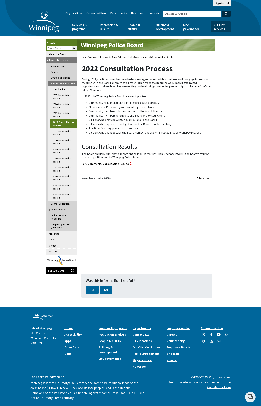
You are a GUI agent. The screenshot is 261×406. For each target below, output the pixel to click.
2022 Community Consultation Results (105, 164)
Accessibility (73, 334)
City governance (191, 27)
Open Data (71, 347)
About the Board (57, 54)
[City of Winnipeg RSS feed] (211, 343)
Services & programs (79, 27)
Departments (118, 13)
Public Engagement (146, 354)
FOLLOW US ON (56, 270)
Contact (53, 245)
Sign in (219, 3)
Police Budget (58, 209)
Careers (172, 334)
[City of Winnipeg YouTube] (219, 336)
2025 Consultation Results (62, 97)
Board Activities (58, 60)
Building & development (164, 27)
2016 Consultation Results (62, 178)
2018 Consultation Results (62, 160)
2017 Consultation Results (62, 169)
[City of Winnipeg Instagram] (226, 336)
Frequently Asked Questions (60, 226)
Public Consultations (63, 83)
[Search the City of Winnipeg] (226, 14)
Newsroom (137, 13)
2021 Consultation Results (62, 133)
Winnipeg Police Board (112, 45)
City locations (73, 13)
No (106, 290)
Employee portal (178, 328)
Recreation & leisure (109, 27)
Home (84, 57)
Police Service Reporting (58, 217)
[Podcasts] (204, 343)
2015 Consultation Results (62, 187)
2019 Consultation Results (62, 151)
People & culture (134, 27)
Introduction (57, 66)
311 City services (219, 27)
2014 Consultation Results (62, 196)
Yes (92, 290)
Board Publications (61, 203)
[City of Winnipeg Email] (219, 343)
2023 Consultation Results (62, 115)
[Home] (43, 21)
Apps (67, 341)
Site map (53, 251)
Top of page (204, 178)
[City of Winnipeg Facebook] (211, 336)
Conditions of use (219, 387)
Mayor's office (142, 360)
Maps (67, 354)
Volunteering (176, 341)
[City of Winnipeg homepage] (41, 318)
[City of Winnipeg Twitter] (204, 336)
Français (154, 13)
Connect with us (96, 13)
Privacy (172, 360)
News (52, 239)
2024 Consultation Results (62, 105)
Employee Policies (179, 347)
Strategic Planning (60, 77)
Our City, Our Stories (147, 347)
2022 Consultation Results (63, 124)
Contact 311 (141, 334)
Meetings (54, 233)
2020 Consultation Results (62, 142)
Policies (55, 72)
